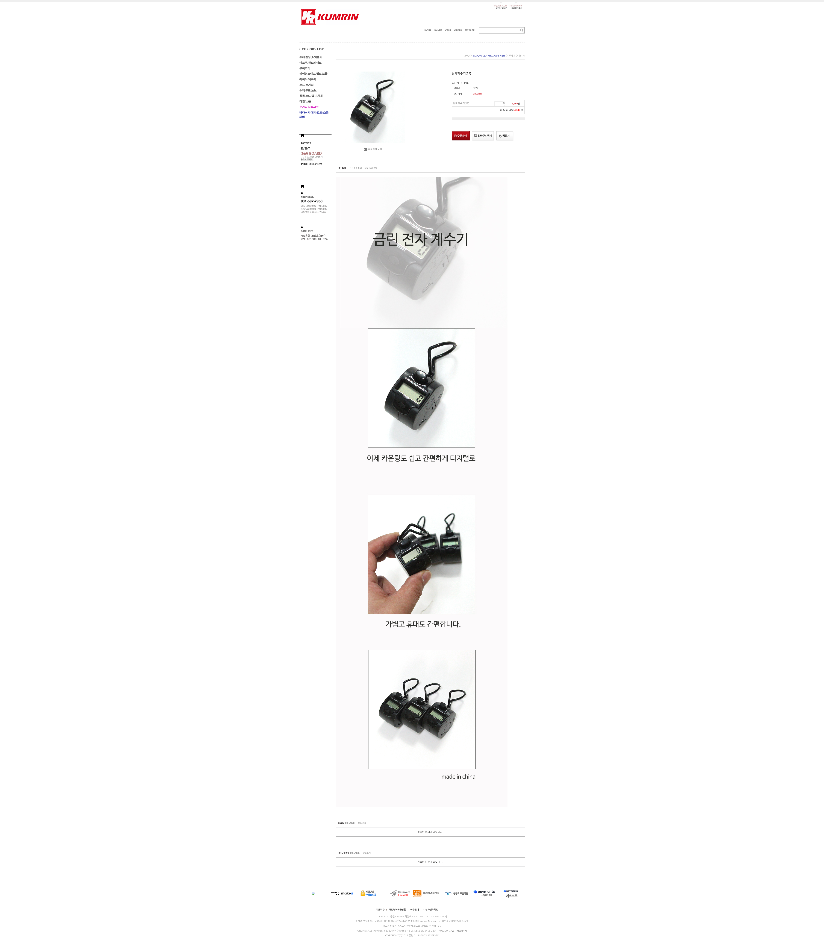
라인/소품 (305, 101)
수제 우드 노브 (308, 90)
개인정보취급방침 (397, 910)
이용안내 (414, 910)
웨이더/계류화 (307, 79)
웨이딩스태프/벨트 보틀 (313, 73)
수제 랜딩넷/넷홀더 (310, 57)
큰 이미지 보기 (375, 149)
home (466, 56)
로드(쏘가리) (306, 84)
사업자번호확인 (430, 910)
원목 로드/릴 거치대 (311, 95)
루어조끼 (304, 68)
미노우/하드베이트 (310, 62)
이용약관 (380, 910)
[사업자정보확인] (457, 931)
